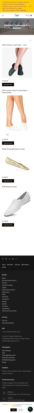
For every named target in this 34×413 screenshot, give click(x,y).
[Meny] (3, 15)
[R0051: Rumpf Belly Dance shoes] (17, 163)
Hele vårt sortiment (8, 357)
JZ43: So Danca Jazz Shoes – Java (14, 45)
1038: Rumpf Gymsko (9, 187)
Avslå (20, 410)
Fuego (4, 287)
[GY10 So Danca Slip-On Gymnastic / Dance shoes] (17, 116)
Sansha (4, 304)
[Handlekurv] (31, 15)
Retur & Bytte (6, 350)
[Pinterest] (9, 259)
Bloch (4, 278)
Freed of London (7, 285)
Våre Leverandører (8, 323)
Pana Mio (5, 297)
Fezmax (4, 283)
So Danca (5, 306)
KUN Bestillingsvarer (9, 360)
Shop (3, 264)
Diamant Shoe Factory (9, 280)
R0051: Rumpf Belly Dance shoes (13, 149)
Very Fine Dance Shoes (9, 311)
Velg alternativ (8, 84)
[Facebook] (3, 259)
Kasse (4, 267)
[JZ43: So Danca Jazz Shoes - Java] (17, 63)
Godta (13, 410)
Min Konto (25, 264)
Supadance (5, 308)
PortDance (5, 299)
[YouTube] (13, 259)
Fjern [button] (30, 6)
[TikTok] (16, 259)
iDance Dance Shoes (8, 290)
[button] (30, 409)
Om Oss (17, 264)
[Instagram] (6, 259)
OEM (3, 294)
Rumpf (4, 301)
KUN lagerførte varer (9, 355)
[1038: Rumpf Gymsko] (17, 204)
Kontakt (10, 264)
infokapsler (10, 404)
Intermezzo (5, 292)
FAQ (3, 353)
